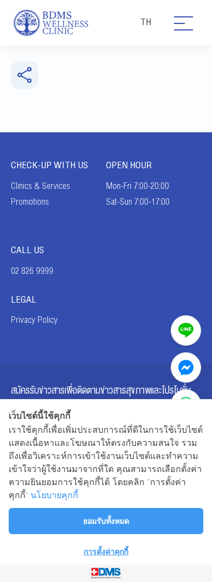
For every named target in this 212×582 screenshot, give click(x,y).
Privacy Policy (34, 320)
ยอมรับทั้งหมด (106, 520)
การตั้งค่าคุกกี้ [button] (106, 551)
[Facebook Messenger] (186, 367)
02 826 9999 (32, 271)
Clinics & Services (40, 186)
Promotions (30, 202)
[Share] (24, 75)
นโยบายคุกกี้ (54, 494)
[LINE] (186, 330)
